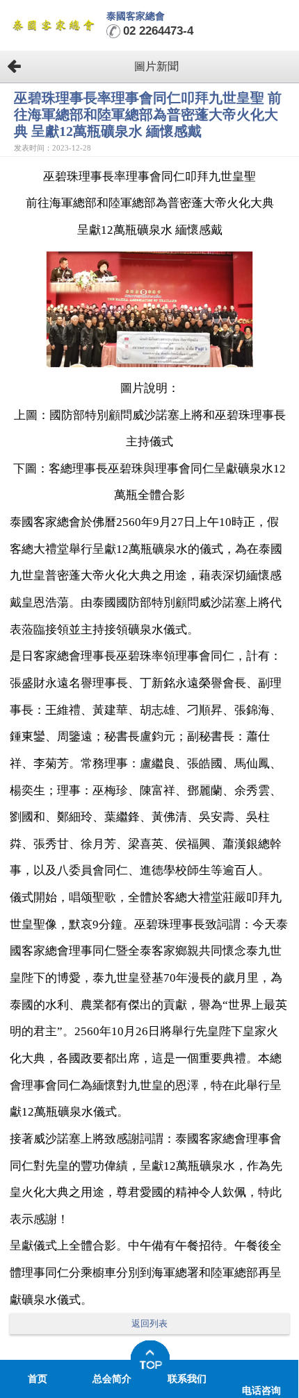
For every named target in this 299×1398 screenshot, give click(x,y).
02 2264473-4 (158, 30)
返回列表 (149, 1324)
